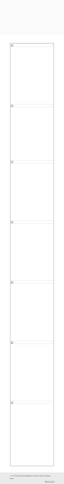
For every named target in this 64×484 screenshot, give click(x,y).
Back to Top (49, 482)
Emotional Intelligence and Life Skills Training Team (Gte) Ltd (32, 12)
